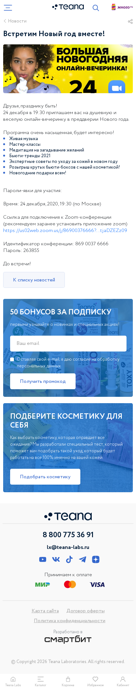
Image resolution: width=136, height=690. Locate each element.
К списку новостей (34, 280)
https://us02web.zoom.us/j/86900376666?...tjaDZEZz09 (65, 230)
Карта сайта (45, 611)
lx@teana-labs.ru (68, 547)
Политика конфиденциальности (69, 620)
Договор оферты (85, 611)
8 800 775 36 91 (68, 535)
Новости (17, 21)
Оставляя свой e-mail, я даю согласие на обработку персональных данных (68, 362)
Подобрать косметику (45, 476)
